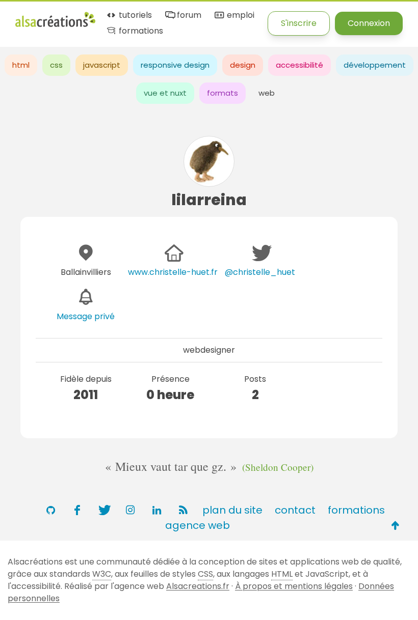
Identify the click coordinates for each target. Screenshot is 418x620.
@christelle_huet (260, 272)
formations (140, 31)
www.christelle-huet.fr (173, 272)
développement (375, 65)
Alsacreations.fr (197, 586)
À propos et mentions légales (294, 586)
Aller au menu (42, 16)
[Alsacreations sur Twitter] (103, 510)
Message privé (86, 316)
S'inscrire (299, 23)
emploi (239, 15)
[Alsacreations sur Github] (50, 510)
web (266, 93)
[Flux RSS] (183, 510)
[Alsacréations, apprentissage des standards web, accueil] (55, 26)
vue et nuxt (165, 93)
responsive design (175, 65)
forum (188, 15)
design (242, 65)
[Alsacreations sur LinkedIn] (156, 510)
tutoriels (134, 15)
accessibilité (299, 65)
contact (295, 510)
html (21, 65)
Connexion (369, 23)
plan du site (232, 510)
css (56, 65)
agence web (197, 525)
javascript (101, 65)
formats (222, 93)
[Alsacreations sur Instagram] (130, 510)
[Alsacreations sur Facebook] (77, 510)
